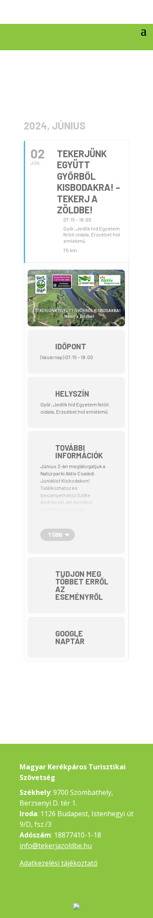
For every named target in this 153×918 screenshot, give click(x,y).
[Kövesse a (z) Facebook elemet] (140, 14)
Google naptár (70, 637)
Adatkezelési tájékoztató (59, 863)
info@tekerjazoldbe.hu (56, 845)
